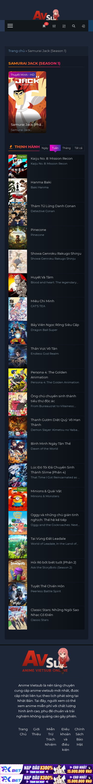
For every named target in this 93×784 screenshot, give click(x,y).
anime (47, 17)
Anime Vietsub (30, 685)
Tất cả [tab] (78, 148)
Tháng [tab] (66, 148)
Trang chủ (16, 51)
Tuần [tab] (55, 148)
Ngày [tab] (45, 148)
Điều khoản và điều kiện (65, 739)
